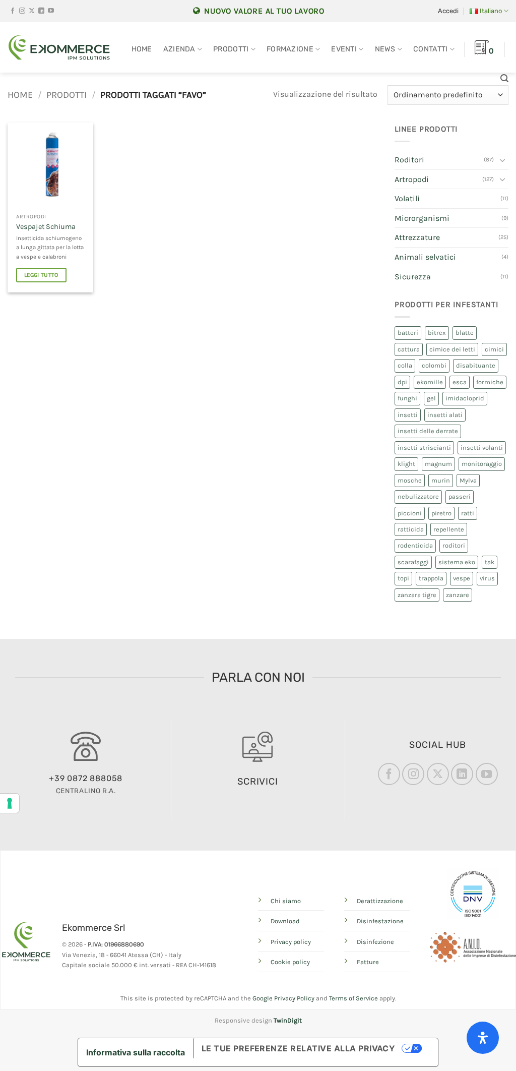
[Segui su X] (32, 11)
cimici (494, 349)
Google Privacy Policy (283, 998)
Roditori (409, 159)
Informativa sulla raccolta (135, 1052)
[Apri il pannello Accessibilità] (483, 1038)
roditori (453, 545)
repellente (448, 529)
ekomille (430, 382)
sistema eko (456, 562)
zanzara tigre (417, 595)
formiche (489, 382)
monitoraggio (482, 463)
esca (460, 382)
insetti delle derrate (428, 431)
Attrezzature (417, 237)
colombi (434, 365)
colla (405, 365)
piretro (441, 513)
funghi (407, 398)
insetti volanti (482, 447)
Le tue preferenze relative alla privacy (299, 1048)
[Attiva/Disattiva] (502, 160)
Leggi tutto (41, 274)
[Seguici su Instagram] (22, 11)
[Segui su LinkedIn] (41, 11)
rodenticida (415, 545)
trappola (431, 578)
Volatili (407, 198)
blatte (465, 332)
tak (489, 562)
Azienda (179, 49)
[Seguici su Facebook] (13, 11)
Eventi (344, 49)
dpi (402, 382)
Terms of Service (353, 998)
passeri (459, 496)
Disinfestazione (380, 921)
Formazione (290, 49)
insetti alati (445, 415)
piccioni (410, 513)
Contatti (430, 49)
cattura (409, 349)
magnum (438, 463)
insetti (408, 415)
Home (142, 49)
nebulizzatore (418, 496)
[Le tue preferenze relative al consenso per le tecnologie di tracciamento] (9, 803)
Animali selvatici (425, 257)
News (385, 49)
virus (487, 578)
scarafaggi (413, 562)
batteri (408, 332)
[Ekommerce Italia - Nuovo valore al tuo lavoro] (59, 47)
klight (406, 463)
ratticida (411, 529)
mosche (410, 480)
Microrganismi (422, 218)
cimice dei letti (452, 349)
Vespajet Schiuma (46, 226)
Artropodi (412, 179)
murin (440, 480)
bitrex (437, 332)
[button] (448, 11)
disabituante (475, 365)
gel (431, 398)
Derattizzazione (380, 901)
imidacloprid (464, 398)
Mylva (468, 480)
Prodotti (230, 49)
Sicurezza (413, 276)
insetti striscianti (424, 447)
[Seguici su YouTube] (51, 11)
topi (403, 578)
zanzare (457, 595)
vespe (461, 578)
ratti (467, 513)
